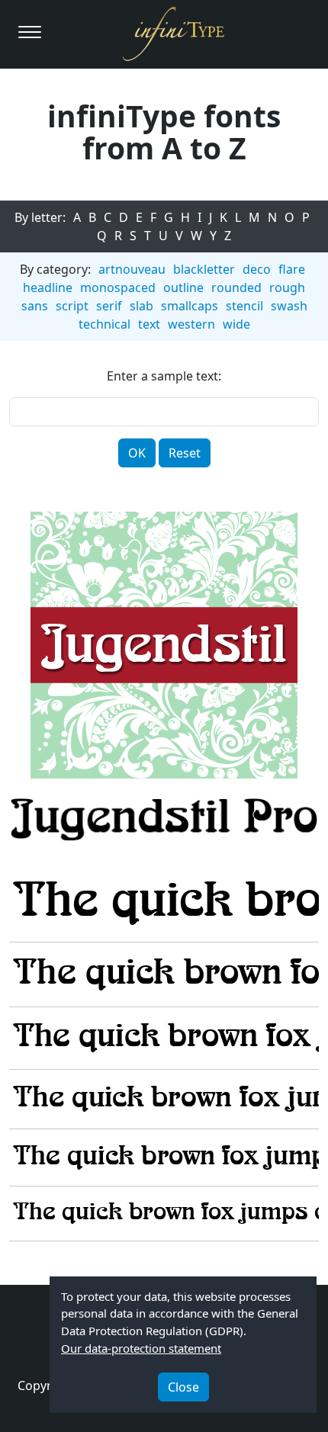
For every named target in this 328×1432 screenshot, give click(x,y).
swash (289, 305)
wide (236, 324)
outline (183, 287)
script (72, 305)
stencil (244, 305)
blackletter (204, 269)
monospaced (118, 287)
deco (257, 269)
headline (47, 287)
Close (183, 1387)
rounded (236, 287)
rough (287, 287)
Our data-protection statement (141, 1348)
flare (291, 269)
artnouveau (132, 269)
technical (104, 324)
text (149, 324)
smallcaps (189, 305)
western (191, 324)
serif (109, 305)
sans (34, 305)
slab (141, 305)
